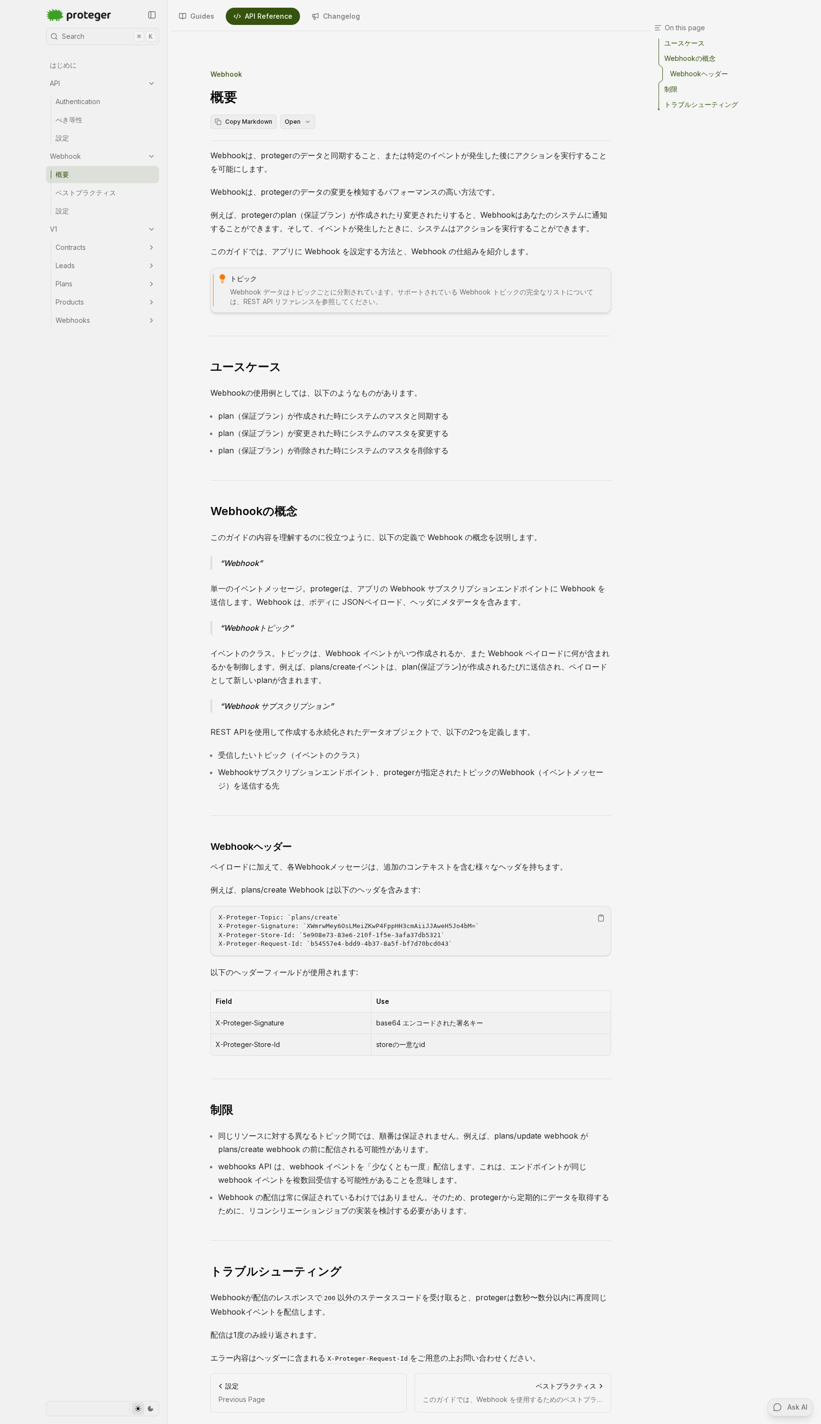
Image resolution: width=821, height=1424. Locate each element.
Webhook (65, 156)
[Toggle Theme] (144, 1408)
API (55, 83)
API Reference (268, 16)
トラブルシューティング (276, 1271)
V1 (53, 229)
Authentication (78, 101)
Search (107, 36)
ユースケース (245, 367)
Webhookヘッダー (251, 846)
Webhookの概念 (254, 511)
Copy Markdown (248, 121)
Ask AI (797, 1407)
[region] (411, 930)
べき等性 (69, 120)
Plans (64, 284)
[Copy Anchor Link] (289, 367)
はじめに (63, 65)
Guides (202, 16)
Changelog (341, 16)
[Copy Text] (601, 918)
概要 (62, 174)
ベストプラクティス (86, 192)
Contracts (71, 247)
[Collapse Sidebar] (152, 15)
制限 (221, 1110)
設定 (62, 138)
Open (293, 121)
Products (70, 302)
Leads (65, 265)
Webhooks (73, 320)
